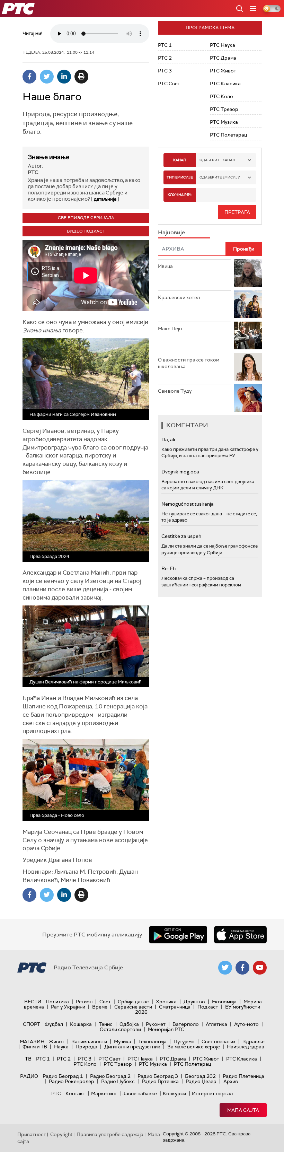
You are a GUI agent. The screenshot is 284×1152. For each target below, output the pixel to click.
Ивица (165, 266)
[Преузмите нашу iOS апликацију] (240, 934)
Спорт (31, 1024)
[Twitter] (47, 77)
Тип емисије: (180, 177)
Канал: (179, 160)
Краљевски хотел (179, 297)
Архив (230, 1081)
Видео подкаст (86, 231)
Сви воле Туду (175, 391)
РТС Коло (221, 96)
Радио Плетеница (243, 1076)
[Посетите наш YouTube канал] (260, 968)
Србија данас (133, 1001)
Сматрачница (174, 1007)
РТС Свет (169, 83)
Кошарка (81, 1024)
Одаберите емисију (219, 177)
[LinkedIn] (64, 77)
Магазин (32, 1041)
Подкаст (207, 1007)
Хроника (166, 1001)
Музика (122, 1041)
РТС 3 (165, 71)
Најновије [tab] (171, 232)
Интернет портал (212, 1093)
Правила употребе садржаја (110, 1134)
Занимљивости (89, 1041)
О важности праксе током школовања (188, 363)
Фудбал (54, 1024)
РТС (56, 1093)
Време (99, 1007)
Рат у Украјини (68, 1007)
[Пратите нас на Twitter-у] (225, 968)
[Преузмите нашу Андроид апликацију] (178, 934)
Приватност (31, 1134)
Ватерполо (185, 1024)
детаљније (105, 199)
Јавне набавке (140, 1093)
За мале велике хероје (193, 1047)
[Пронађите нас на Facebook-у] (242, 968)
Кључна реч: (180, 194)
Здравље (253, 1041)
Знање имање (48, 157)
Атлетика (216, 1024)
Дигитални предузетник (132, 1047)
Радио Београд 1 (63, 1076)
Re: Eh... (170, 568)
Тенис (106, 1024)
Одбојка (129, 1024)
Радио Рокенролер (71, 1081)
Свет (105, 1001)
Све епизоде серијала (86, 217)
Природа (86, 1047)
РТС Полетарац (228, 135)
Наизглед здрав (245, 1047)
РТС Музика (224, 122)
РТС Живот (223, 71)
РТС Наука (222, 45)
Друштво (194, 1001)
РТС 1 (165, 45)
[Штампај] (81, 77)
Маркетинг (104, 1093)
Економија (224, 1001)
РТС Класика (225, 83)
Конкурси (174, 1093)
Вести (32, 1001)
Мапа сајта (243, 1110)
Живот (56, 1041)
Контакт (75, 1093)
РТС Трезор (224, 109)
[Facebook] (29, 77)
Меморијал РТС (166, 1029)
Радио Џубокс (118, 1081)
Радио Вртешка (160, 1081)
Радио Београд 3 (157, 1076)
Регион (84, 1001)
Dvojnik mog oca (180, 472)
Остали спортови (120, 1029)
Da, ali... (169, 439)
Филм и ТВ (35, 1047)
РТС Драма (223, 58)
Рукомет (156, 1024)
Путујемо (184, 1041)
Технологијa (152, 1041)
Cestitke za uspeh (181, 536)
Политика (57, 1001)
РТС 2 (165, 58)
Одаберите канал (217, 160)
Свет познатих (219, 1041)
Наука (61, 1047)
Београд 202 (200, 1076)
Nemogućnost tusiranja (187, 504)
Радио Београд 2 (110, 1076)
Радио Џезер (201, 1081)
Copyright (61, 1134)
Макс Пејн (170, 328)
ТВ (28, 1059)
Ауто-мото (246, 1024)
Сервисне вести (133, 1007)
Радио (29, 1076)
